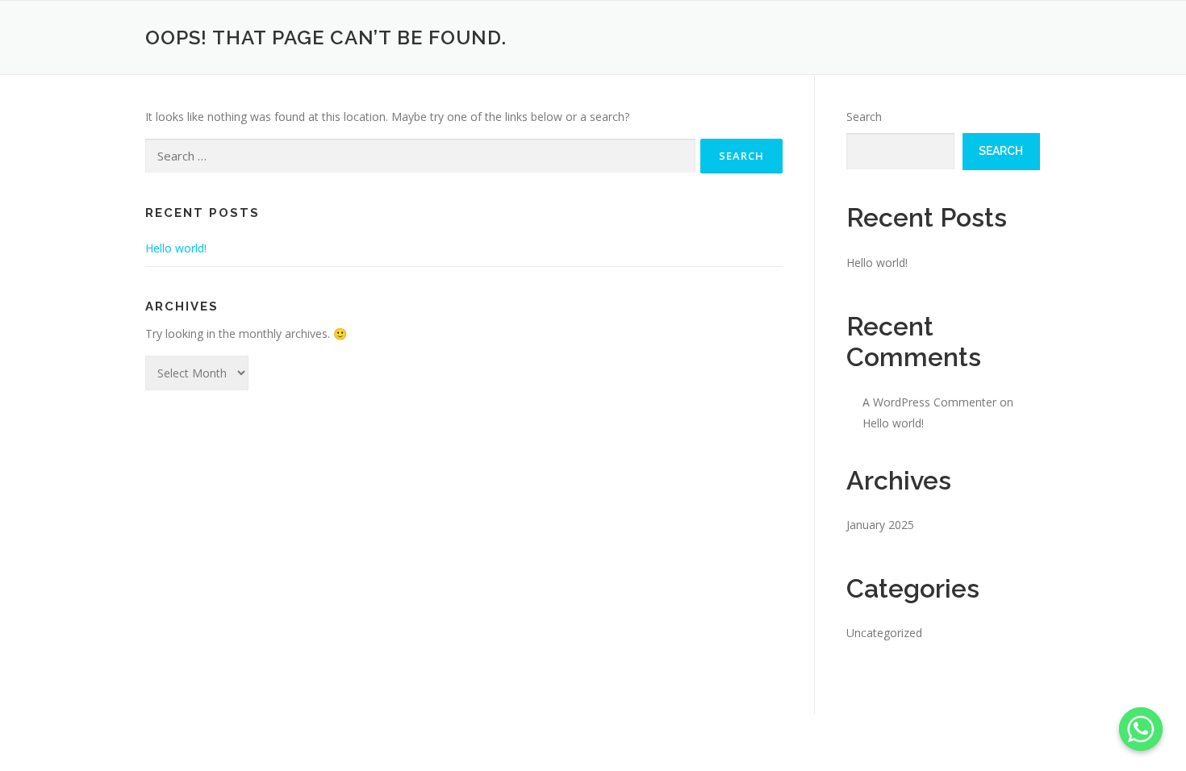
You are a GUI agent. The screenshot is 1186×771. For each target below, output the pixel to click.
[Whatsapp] (1141, 729)
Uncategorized (884, 632)
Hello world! (176, 248)
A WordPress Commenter (929, 402)
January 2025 (880, 524)
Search (864, 116)
